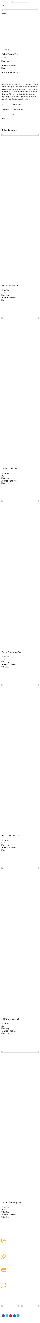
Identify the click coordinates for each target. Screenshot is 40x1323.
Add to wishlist (3, 1221)
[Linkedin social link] (14, 1315)
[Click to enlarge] (5, 43)
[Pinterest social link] (10, 1315)
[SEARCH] (36, 6)
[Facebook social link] (3, 1315)
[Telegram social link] (18, 1315)
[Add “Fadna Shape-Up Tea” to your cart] (3, 1226)
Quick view (3, 1231)
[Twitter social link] (7, 1315)
